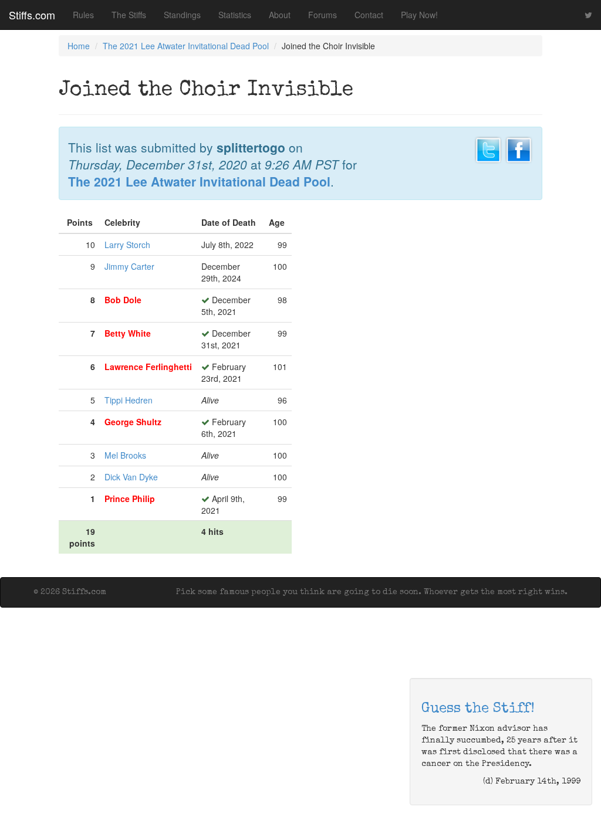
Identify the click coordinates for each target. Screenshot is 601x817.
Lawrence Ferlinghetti (148, 366)
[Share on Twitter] (488, 148)
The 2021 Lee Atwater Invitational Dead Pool (186, 46)
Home (78, 46)
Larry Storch (127, 244)
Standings (182, 15)
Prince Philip (129, 498)
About (280, 15)
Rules (83, 15)
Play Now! (419, 15)
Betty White (127, 333)
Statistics (234, 15)
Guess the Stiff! (478, 709)
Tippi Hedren (128, 400)
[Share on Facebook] (519, 148)
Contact (368, 15)
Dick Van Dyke (131, 477)
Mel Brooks (125, 455)
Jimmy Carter (129, 266)
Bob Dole (122, 300)
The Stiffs (129, 15)
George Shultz (132, 422)
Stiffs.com (32, 14)
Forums (322, 15)
